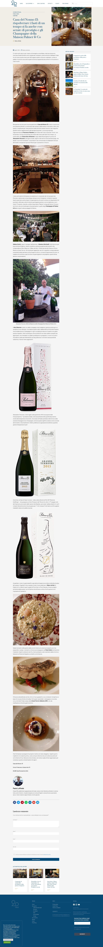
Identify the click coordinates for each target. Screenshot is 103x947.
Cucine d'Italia (17, 12)
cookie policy (16, 927)
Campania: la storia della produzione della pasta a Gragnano (19, 883)
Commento (15, 819)
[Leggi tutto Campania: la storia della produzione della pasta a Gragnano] (16, 888)
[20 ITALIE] (14, 3)
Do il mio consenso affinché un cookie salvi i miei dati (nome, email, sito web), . (33, 854)
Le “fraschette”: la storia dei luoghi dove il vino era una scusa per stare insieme (82, 91)
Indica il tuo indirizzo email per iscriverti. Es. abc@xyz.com (81, 928)
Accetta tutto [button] (7, 942)
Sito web (14, 846)
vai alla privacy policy (47, 854)
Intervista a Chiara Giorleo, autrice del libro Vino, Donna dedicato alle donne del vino (52, 884)
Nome (14, 831)
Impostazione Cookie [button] (8, 939)
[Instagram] (76, 904)
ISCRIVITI (82, 934)
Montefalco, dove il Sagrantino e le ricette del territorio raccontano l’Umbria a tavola (36, 884)
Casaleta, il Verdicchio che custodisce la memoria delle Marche (81, 82)
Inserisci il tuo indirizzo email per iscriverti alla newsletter (81, 919)
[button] (14, 802)
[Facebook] (74, 904)
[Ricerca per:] (81, 3)
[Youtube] (79, 904)
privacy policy (9, 928)
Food (14, 14)
